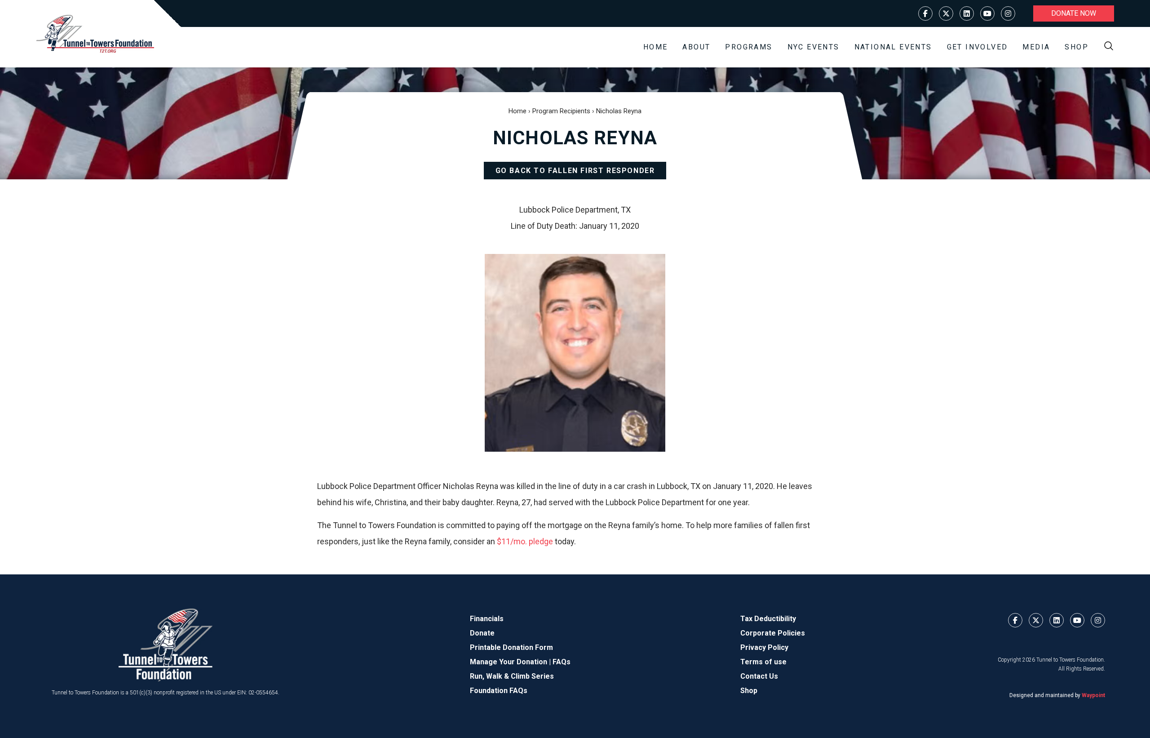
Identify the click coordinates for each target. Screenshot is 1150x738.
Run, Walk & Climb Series (512, 676)
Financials (487, 618)
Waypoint (1093, 695)
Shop (1076, 47)
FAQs (562, 662)
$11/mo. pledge (525, 541)
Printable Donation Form (511, 647)
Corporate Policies (772, 633)
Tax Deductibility (768, 618)
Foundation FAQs (498, 690)
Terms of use (763, 662)
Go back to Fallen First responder (575, 170)
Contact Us (759, 676)
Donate (482, 633)
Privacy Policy (764, 647)
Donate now (1073, 13)
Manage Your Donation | (511, 662)
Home (655, 47)
